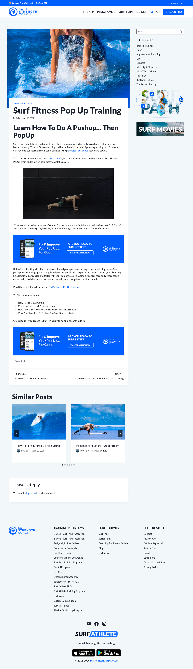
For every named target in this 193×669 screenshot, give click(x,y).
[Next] (120, 433)
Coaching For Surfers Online (113, 543)
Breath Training (144, 45)
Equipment (149, 557)
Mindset (140, 62)
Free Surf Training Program (68, 562)
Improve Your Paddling (148, 54)
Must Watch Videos (146, 71)
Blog (101, 548)
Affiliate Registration (154, 543)
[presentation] (39, 422)
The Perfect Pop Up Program (68, 610)
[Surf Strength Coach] (22, 531)
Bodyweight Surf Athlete (66, 543)
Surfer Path (104, 538)
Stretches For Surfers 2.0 (66, 581)
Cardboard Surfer (63, 553)
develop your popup (78, 150)
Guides (141, 11)
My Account (150, 538)
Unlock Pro (174, 11)
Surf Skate (59, 596)
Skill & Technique (145, 80)
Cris (18, 118)
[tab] (62, 465)
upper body (20, 361)
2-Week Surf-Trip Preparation (69, 533)
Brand (147, 553)
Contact (148, 533)
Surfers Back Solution (65, 600)
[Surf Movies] (160, 129)
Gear (139, 49)
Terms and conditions (154, 562)
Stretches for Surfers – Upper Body (97, 445)
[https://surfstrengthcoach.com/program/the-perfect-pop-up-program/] (68, 249)
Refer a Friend (151, 548)
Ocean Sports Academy (66, 576)
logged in (31, 493)
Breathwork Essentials (65, 548)
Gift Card (58, 572)
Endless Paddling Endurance (68, 557)
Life (138, 58)
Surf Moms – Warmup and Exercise (31, 376)
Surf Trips (126, 11)
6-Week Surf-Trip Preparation (69, 538)
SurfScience (56, 158)
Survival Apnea (61, 605)
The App (88, 11)
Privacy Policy (151, 567)
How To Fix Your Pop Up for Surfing (38, 445)
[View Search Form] (151, 11)
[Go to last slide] (16, 433)
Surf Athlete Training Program (69, 591)
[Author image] (18, 450)
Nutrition (141, 75)
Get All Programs (62, 567)
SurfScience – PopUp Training (64, 287)
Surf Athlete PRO (63, 586)
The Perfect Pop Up (22, 103)
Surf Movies (105, 553)
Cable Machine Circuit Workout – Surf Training (99, 376)
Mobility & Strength (146, 67)
